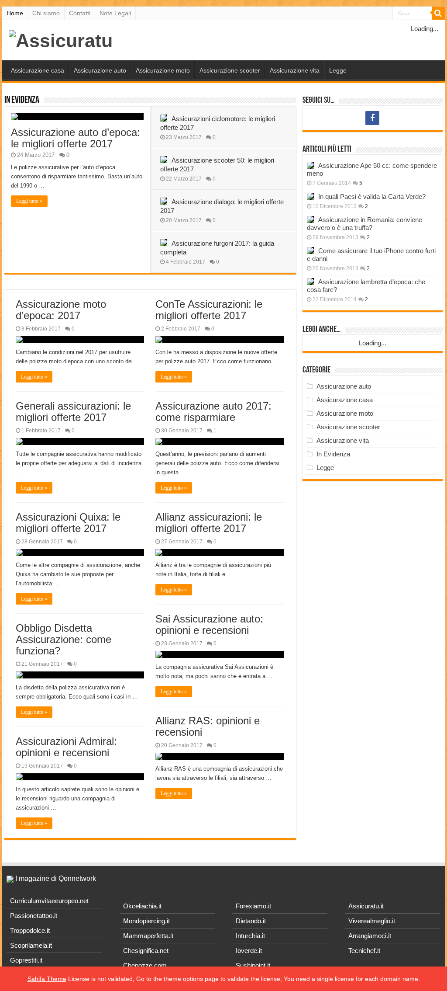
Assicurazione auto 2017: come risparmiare (213, 411)
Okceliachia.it (142, 906)
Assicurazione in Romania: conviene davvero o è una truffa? (364, 223)
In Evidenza (21, 100)
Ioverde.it (249, 950)
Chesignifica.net (145, 950)
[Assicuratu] (61, 39)
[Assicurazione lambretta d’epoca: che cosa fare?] (310, 281)
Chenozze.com (145, 965)
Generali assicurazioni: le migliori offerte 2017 (73, 411)
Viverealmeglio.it (371, 921)
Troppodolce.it (30, 930)
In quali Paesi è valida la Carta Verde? (372, 196)
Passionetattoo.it (33, 915)
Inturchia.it (250, 935)
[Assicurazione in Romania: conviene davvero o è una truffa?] (310, 219)
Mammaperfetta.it (148, 935)
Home (15, 13)
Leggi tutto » (29, 201)
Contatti (79, 13)
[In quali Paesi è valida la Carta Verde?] (310, 196)
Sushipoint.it (253, 965)
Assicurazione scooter (229, 70)
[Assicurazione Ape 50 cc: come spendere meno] (310, 165)
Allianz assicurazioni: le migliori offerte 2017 (208, 522)
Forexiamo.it (253, 906)
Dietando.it (251, 921)
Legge (338, 70)
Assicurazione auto (100, 70)
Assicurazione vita (295, 70)
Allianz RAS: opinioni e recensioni (207, 726)
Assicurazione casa (37, 70)
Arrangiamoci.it (369, 935)
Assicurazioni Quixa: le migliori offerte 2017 (68, 522)
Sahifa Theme (47, 978)
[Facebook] (372, 118)
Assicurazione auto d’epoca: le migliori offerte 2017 (75, 138)
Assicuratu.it (366, 906)
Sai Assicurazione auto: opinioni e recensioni (209, 624)
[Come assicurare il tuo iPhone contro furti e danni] (310, 250)
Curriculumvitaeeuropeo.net (49, 900)
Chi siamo (46, 13)
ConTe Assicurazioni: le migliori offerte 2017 (208, 309)
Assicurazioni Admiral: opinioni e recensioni (66, 746)
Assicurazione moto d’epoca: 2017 (61, 309)
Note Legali (115, 13)
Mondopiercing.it (146, 921)
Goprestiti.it (26, 960)
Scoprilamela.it (31, 945)
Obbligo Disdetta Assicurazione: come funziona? (63, 639)
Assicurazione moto (163, 70)
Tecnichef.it (364, 950)
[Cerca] (438, 13)
